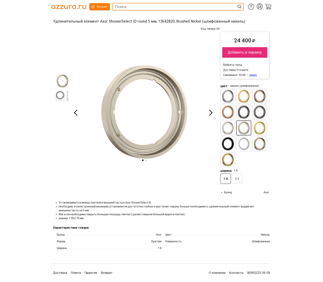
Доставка (60, 273)
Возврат (107, 273)
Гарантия (90, 273)
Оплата (76, 273)
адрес (253, 74)
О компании (217, 273)
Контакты (236, 273)
